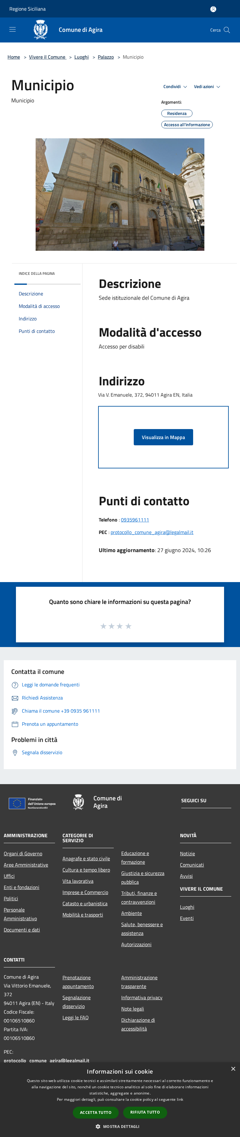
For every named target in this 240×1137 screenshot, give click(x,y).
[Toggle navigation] (12, 29)
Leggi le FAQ (75, 1017)
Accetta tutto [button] (96, 1112)
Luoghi (81, 57)
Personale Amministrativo (20, 914)
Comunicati (192, 864)
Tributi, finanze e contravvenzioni (139, 897)
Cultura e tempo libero (86, 869)
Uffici (9, 876)
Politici (11, 898)
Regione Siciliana (27, 8)
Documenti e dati (22, 929)
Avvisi (186, 876)
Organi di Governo (23, 853)
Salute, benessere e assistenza (142, 929)
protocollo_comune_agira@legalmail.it (152, 532)
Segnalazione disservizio (76, 1002)
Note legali (132, 1008)
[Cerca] (227, 30)
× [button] (233, 1069)
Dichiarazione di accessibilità (138, 1024)
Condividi (172, 86)
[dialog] (120, 1099)
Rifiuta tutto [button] (145, 1112)
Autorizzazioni (136, 944)
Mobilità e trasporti (82, 914)
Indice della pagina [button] (37, 273)
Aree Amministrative (26, 864)
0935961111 (135, 519)
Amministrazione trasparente (139, 982)
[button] (119, 1126)
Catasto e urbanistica (85, 903)
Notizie (187, 853)
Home (14, 57)
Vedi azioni (204, 86)
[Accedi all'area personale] (213, 9)
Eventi (187, 918)
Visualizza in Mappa (163, 437)
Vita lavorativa (77, 881)
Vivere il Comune (48, 57)
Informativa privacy (141, 997)
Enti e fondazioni (21, 887)
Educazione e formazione (135, 857)
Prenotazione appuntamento (78, 982)
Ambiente (131, 913)
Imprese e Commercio (85, 892)
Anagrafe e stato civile (86, 858)
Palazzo (106, 57)
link (180, 1099)
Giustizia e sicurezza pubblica (142, 877)
